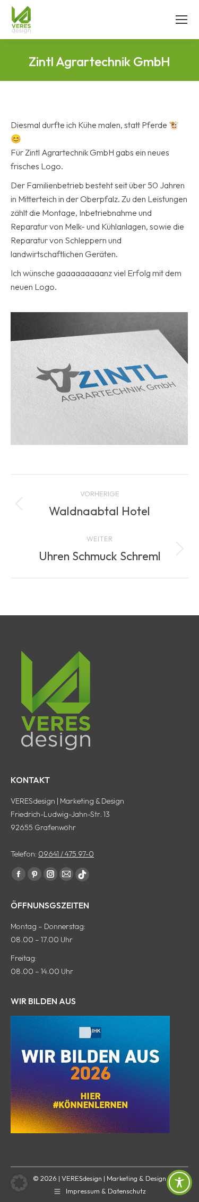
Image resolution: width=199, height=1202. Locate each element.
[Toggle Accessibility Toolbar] (179, 1182)
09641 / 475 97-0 (66, 854)
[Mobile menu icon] (181, 19)
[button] (19, 1183)
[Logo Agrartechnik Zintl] (99, 378)
